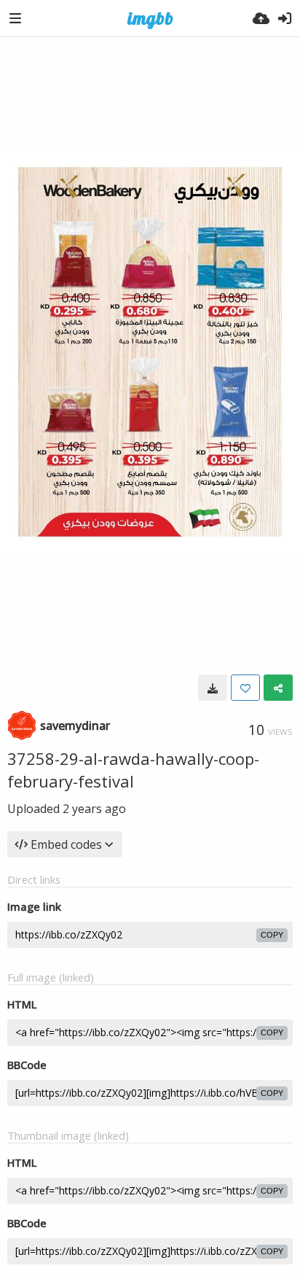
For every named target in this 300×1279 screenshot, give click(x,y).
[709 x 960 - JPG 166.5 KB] (212, 688)
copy (272, 934)
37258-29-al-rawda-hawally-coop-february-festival (133, 769)
